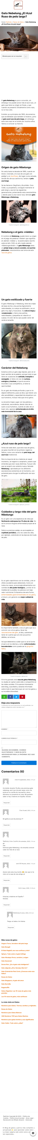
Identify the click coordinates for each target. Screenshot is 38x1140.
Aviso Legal (29, 1118)
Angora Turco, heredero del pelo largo (14, 943)
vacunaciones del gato (9, 632)
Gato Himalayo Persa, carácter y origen (14, 957)
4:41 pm (33, 779)
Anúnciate (29, 1120)
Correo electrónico (9, 738)
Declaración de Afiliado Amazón (13, 1120)
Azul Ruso (14, 176)
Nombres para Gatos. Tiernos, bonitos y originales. (18, 1005)
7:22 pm (33, 863)
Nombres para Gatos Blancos (11, 1012)
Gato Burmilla (6, 984)
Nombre (4, 729)
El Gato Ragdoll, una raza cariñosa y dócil (15, 950)
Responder (7, 802)
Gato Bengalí (5, 947)
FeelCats (9, 22)
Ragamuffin (5, 987)
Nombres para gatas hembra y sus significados (17, 1019)
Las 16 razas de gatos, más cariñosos (14, 996)
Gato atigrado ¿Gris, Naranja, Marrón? (14, 968)
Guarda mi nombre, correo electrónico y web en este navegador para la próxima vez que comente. (18, 753)
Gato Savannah (6, 961)
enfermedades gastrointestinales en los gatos (18, 595)
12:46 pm (32, 888)
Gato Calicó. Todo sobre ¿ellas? (12, 1023)
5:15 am (33, 810)
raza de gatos (6, 253)
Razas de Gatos (18, 22)
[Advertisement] (19, 79)
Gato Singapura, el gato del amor (12, 980)
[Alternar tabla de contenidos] (25, 56)
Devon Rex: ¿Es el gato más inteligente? (15, 964)
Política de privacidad (17, 1118)
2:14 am (33, 841)
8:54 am (31, 913)
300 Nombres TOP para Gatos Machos (14, 1016)
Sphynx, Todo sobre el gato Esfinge (13, 954)
